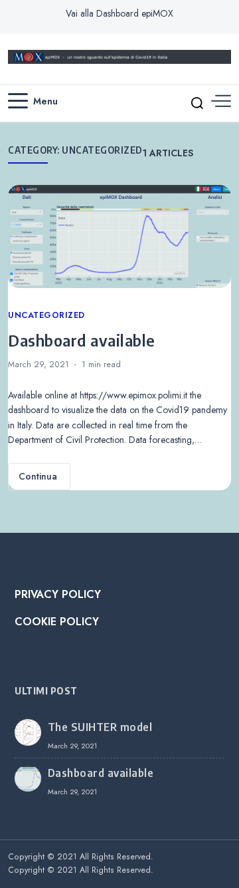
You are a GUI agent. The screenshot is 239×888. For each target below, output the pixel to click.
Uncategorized (46, 315)
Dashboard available (81, 340)
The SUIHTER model (100, 727)
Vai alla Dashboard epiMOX (119, 13)
